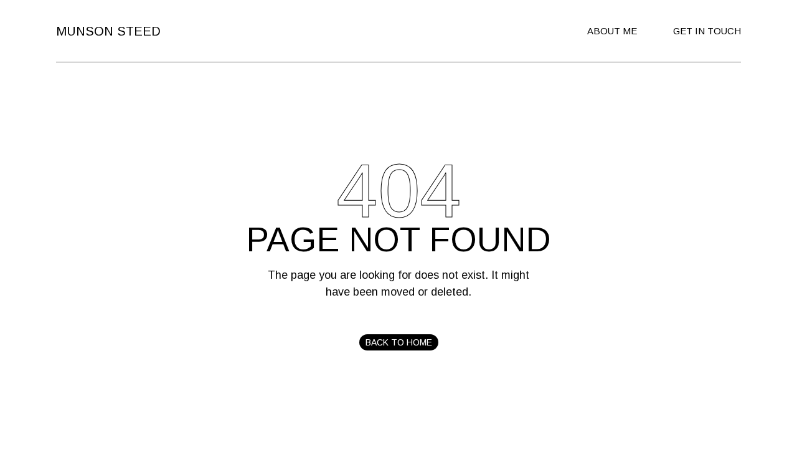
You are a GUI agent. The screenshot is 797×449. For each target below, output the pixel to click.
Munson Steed (108, 31)
